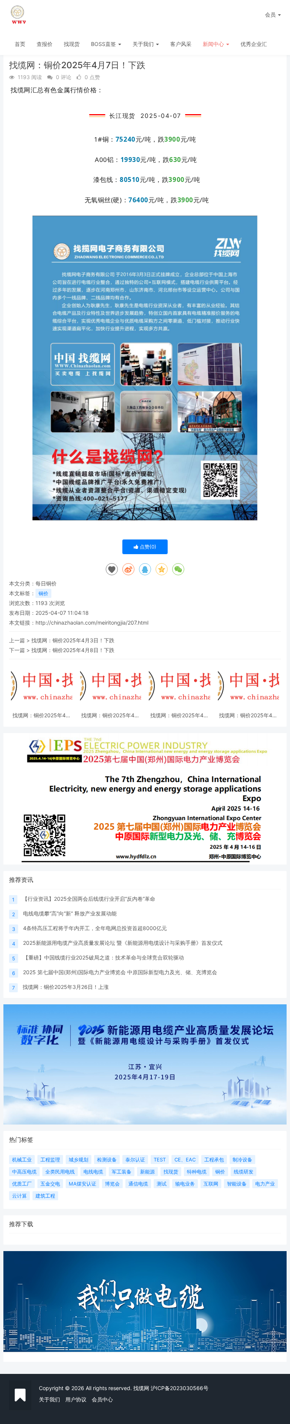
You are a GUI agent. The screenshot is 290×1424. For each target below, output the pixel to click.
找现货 (72, 44)
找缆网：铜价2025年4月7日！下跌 (248, 715)
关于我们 (144, 44)
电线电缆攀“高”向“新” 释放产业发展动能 (70, 913)
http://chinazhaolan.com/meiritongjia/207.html (91, 622)
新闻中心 (214, 44)
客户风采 (180, 44)
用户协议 (75, 1399)
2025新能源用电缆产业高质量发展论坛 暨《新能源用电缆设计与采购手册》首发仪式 (122, 943)
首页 (20, 44)
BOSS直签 (104, 44)
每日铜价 (46, 583)
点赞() (147, 547)
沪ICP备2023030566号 (179, 1388)
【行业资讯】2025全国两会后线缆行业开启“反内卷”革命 (88, 898)
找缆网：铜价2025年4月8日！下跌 (72, 650)
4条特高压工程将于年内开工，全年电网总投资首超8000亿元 (95, 928)
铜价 (43, 593)
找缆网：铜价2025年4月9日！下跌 (110, 715)
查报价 (44, 44)
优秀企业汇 (254, 44)
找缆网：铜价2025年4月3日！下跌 (72, 640)
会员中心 (102, 1399)
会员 (270, 14)
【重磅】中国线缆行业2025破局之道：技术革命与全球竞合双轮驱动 (103, 957)
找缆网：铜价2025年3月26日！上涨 (66, 987)
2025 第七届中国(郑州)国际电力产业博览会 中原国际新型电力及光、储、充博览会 (120, 972)
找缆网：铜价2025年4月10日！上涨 (41, 715)
